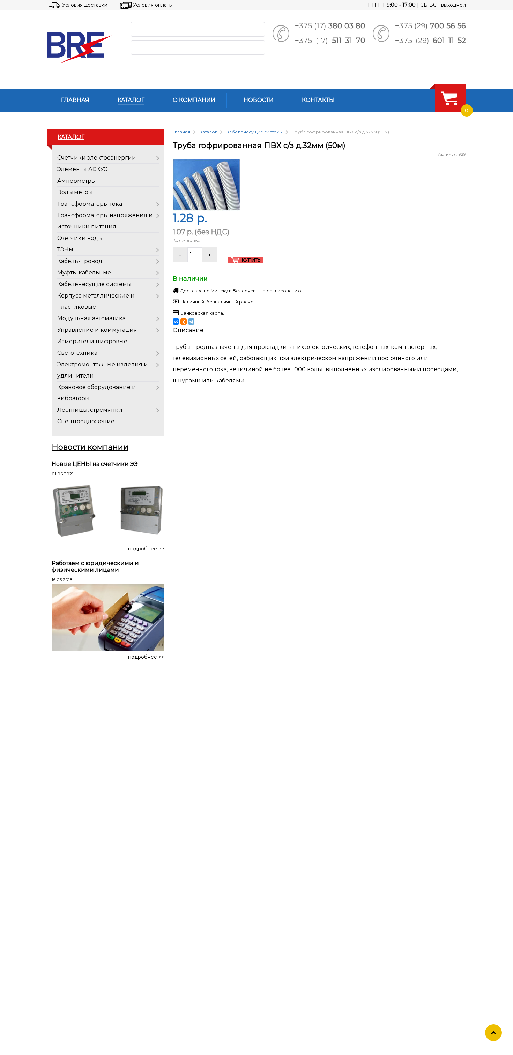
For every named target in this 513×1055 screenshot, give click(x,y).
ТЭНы (65, 249)
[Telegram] (191, 321)
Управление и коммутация (97, 330)
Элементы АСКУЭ (82, 169)
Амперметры (76, 180)
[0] (449, 98)
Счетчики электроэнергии (96, 157)
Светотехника (77, 353)
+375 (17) (330, 25)
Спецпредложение (85, 421)
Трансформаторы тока (89, 203)
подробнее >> (146, 548)
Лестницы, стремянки (89, 409)
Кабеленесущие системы (94, 284)
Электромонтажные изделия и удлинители (102, 370)
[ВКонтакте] (176, 321)
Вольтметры (75, 192)
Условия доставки (84, 5)
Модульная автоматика (91, 318)
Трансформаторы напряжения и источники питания (105, 221)
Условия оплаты (153, 5)
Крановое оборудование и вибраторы (96, 393)
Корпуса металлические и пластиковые (96, 301)
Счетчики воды (80, 238)
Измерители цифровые (92, 341)
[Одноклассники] (183, 321)
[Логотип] (83, 47)
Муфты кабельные (84, 272)
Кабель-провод (80, 261)
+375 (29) (430, 25)
